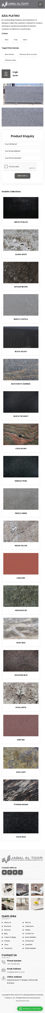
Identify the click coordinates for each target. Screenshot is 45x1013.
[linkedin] (15, 872)
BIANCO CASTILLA (21, 319)
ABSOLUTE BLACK (21, 222)
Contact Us (29, 934)
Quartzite (28, 944)
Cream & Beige (10, 937)
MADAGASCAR (21, 610)
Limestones (29, 941)
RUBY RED (21, 740)
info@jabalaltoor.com (16, 972)
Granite (7, 941)
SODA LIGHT (21, 772)
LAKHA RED (21, 578)
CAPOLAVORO (21, 448)
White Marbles (30, 948)
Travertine (8, 948)
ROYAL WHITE (21, 707)
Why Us (28, 922)
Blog (5, 934)
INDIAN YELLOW (21, 546)
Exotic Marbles (30, 937)
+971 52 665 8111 (13, 964)
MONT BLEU (20, 643)
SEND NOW (21, 176)
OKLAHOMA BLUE (21, 675)
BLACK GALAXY (21, 351)
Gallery (27, 930)
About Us (7, 922)
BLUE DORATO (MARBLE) (21, 384)
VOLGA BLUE (21, 837)
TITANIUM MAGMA (21, 804)
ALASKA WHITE (21, 254)
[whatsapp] (20, 872)
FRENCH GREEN (21, 513)
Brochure (7, 926)
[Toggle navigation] (40, 4)
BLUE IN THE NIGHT (21, 416)
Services (7, 930)
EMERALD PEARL (21, 481)
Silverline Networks (22, 1001)
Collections (29, 926)
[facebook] (4, 872)
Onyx (6, 944)
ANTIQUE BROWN (21, 287)
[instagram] (9, 872)
